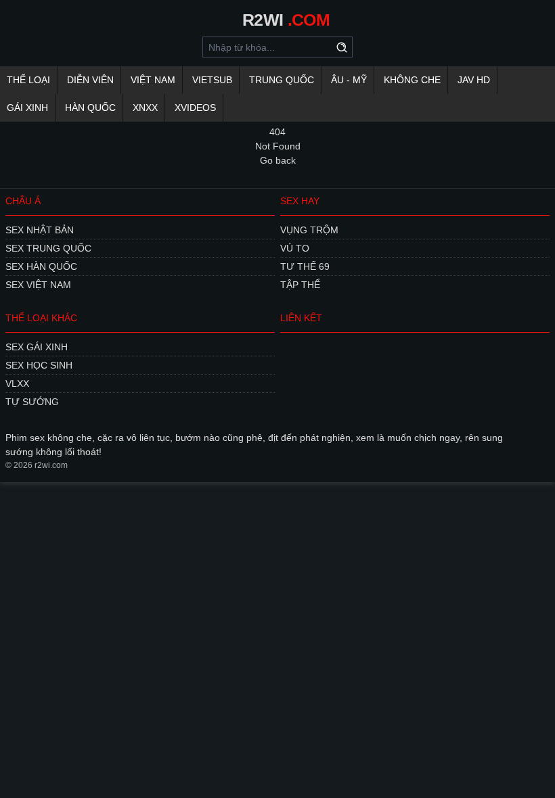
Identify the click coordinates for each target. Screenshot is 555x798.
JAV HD (474, 79)
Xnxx (145, 107)
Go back (278, 160)
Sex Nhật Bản (39, 230)
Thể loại (28, 79)
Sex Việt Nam (38, 284)
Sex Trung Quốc (48, 248)
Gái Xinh (27, 107)
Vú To (294, 248)
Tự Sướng (32, 401)
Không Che (412, 79)
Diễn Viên (90, 79)
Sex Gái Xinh (36, 347)
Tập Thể (300, 284)
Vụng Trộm (309, 230)
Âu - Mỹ (349, 79)
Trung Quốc (281, 79)
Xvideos (195, 107)
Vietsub (212, 79)
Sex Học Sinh (38, 365)
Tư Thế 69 (305, 266)
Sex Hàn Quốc (41, 266)
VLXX (17, 383)
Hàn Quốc (90, 107)
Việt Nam (153, 79)
